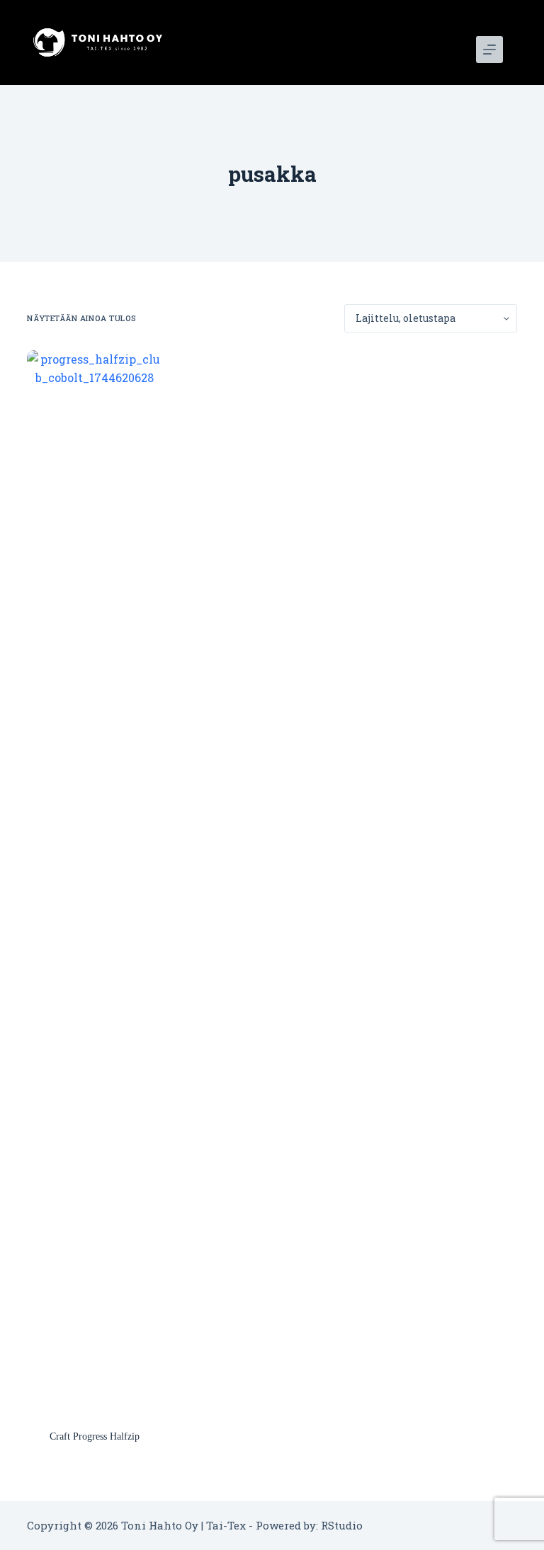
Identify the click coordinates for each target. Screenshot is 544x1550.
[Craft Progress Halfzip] (94, 880)
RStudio (342, 1525)
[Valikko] (489, 49)
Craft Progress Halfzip (95, 1436)
